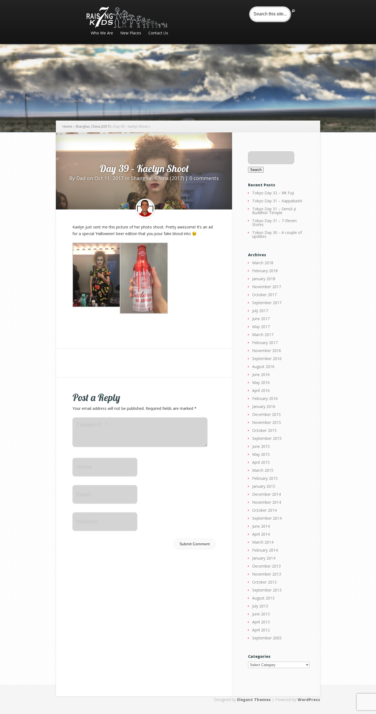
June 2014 (261, 526)
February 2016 (265, 398)
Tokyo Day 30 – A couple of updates (277, 234)
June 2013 (261, 614)
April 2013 (261, 622)
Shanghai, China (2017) (92, 126)
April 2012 (261, 630)
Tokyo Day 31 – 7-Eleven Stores (274, 222)
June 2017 (261, 318)
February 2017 (265, 342)
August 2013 (263, 598)
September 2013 (267, 590)
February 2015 (265, 478)
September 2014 (267, 518)
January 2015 (263, 486)
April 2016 (261, 390)
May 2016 (261, 382)
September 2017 (267, 302)
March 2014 (262, 542)
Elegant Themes (254, 699)
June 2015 (261, 446)
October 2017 (264, 294)
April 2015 (261, 462)
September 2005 (267, 638)
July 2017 (260, 310)
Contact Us (158, 33)
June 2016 (261, 374)
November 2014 (266, 502)
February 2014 (265, 550)
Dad (81, 178)
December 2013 (266, 566)
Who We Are (102, 33)
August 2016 (263, 366)
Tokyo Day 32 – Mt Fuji (273, 192)
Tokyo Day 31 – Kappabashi (277, 200)
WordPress (309, 699)
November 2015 (266, 422)
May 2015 (261, 454)
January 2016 (263, 406)
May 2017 (261, 326)
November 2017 (266, 286)
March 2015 (262, 470)
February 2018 (265, 270)
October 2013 (264, 582)
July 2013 (260, 606)
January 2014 (263, 558)
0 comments (204, 178)
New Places (130, 33)
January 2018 (263, 278)
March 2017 (262, 334)
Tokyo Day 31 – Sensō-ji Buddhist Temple (274, 210)
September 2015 (267, 438)
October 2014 (264, 510)
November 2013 (266, 574)
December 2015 (266, 414)
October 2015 (264, 430)
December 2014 (266, 494)
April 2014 (261, 534)
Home (67, 126)
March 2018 (262, 262)
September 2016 (267, 358)
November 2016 (266, 350)
